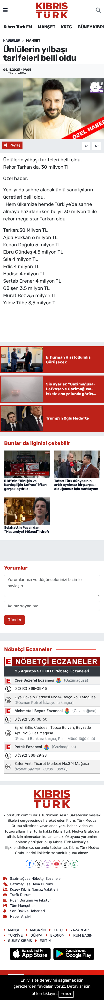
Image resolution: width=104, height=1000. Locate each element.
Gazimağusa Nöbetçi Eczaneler (36, 878)
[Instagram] (48, 864)
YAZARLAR (79, 930)
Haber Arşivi (20, 916)
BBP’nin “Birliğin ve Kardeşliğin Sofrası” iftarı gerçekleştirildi (25, 485)
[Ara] (98, 10)
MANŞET (46, 27)
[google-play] (73, 954)
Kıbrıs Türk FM (18, 27)
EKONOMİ (58, 935)
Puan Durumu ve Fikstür (30, 900)
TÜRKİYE (15, 935)
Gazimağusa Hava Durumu (32, 884)
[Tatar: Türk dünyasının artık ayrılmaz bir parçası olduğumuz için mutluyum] (77, 463)
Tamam (66, 994)
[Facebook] (30, 864)
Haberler (11, 40)
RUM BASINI (83, 935)
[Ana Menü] (5, 10)
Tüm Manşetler (22, 905)
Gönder (14, 619)
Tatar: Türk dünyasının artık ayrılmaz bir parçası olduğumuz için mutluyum (76, 485)
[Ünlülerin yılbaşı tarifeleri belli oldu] (52, 108)
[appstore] (31, 954)
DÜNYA (36, 935)
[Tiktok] (65, 864)
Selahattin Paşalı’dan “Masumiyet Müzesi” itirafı (26, 530)
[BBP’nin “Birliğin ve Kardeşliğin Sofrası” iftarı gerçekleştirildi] (27, 463)
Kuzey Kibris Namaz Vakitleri (34, 889)
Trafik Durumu (22, 895)
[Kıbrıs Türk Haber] (52, 10)
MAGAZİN (38, 930)
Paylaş (15, 145)
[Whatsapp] (74, 864)
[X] (39, 864)
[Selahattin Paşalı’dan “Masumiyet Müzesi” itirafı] (27, 510)
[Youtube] (56, 864)
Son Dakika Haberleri (27, 911)
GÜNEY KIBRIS (20, 941)
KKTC (66, 27)
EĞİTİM (45, 941)
